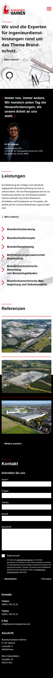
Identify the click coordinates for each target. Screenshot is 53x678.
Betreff (5, 514)
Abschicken (10, 579)
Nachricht (7, 526)
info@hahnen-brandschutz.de (16, 624)
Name (5, 479)
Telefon (5, 502)
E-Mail (5, 490)
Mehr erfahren (11, 59)
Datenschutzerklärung (25, 560)
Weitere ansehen (13, 443)
